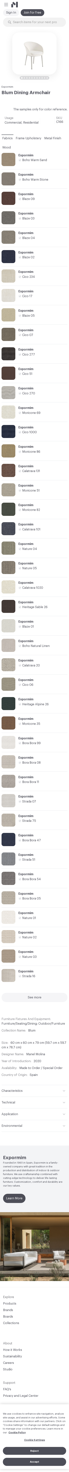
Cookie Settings (34, 1440)
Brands (8, 1310)
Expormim (7, 87)
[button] (6, 5)
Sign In (11, 12)
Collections (11, 1323)
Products (9, 1303)
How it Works (12, 1349)
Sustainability (12, 1356)
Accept (34, 1462)
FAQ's (7, 1389)
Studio (7, 1369)
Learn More (14, 1198)
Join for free (32, 12)
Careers (8, 1362)
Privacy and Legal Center (20, 1395)
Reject (34, 1451)
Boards (8, 1316)
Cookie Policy (17, 1432)
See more (34, 997)
